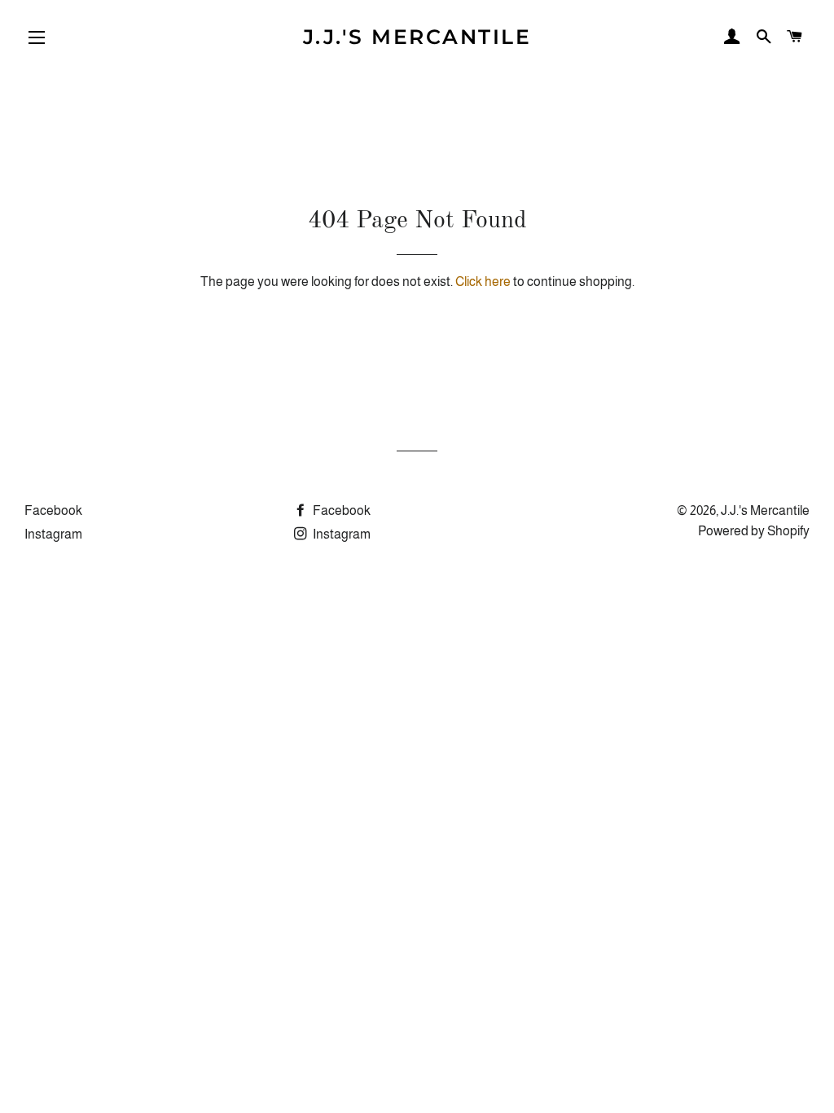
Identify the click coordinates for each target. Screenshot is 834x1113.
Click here (483, 281)
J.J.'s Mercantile (417, 36)
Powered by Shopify (754, 531)
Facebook (53, 510)
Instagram (53, 534)
